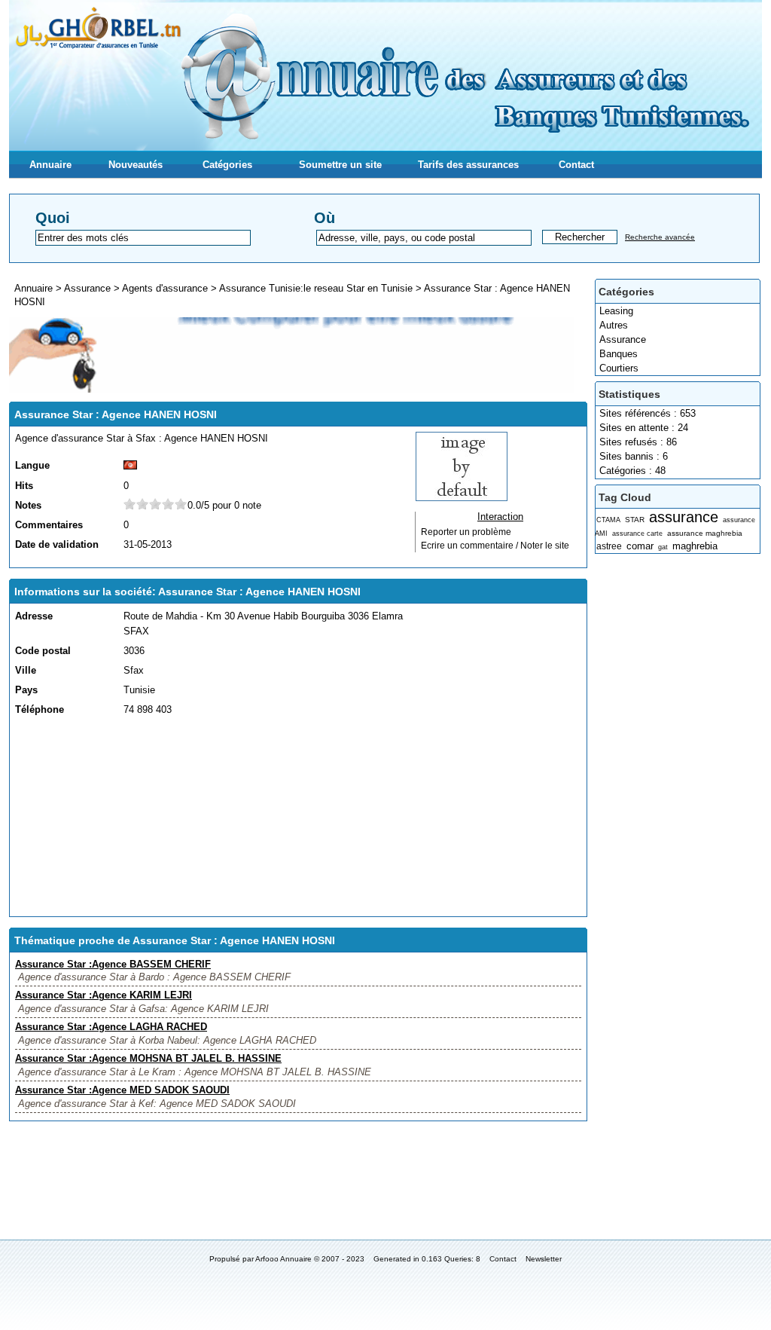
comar (640, 546)
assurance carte (637, 533)
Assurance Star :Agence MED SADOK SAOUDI (122, 1090)
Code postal (43, 650)
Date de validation (57, 544)
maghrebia (695, 546)
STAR (635, 519)
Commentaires (49, 524)
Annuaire (50, 164)
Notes (28, 505)
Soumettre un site (340, 164)
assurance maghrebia (704, 533)
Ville (25, 670)
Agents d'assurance (165, 288)
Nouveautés (135, 164)
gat (663, 547)
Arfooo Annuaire (283, 1259)
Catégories (227, 164)
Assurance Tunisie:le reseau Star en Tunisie (316, 288)
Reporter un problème (466, 532)
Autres (613, 325)
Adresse (34, 616)
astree (609, 546)
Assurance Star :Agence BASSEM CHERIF (113, 964)
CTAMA (608, 520)
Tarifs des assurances (468, 164)
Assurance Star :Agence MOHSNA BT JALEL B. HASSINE (148, 1058)
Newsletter (544, 1259)
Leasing (616, 310)
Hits (24, 485)
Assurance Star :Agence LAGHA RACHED (111, 1026)
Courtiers (618, 368)
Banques (618, 353)
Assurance (622, 339)
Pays (26, 690)
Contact (576, 164)
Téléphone (39, 709)
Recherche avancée (660, 237)
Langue (32, 465)
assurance (683, 516)
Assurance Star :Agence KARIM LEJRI (103, 995)
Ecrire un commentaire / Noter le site (495, 545)
